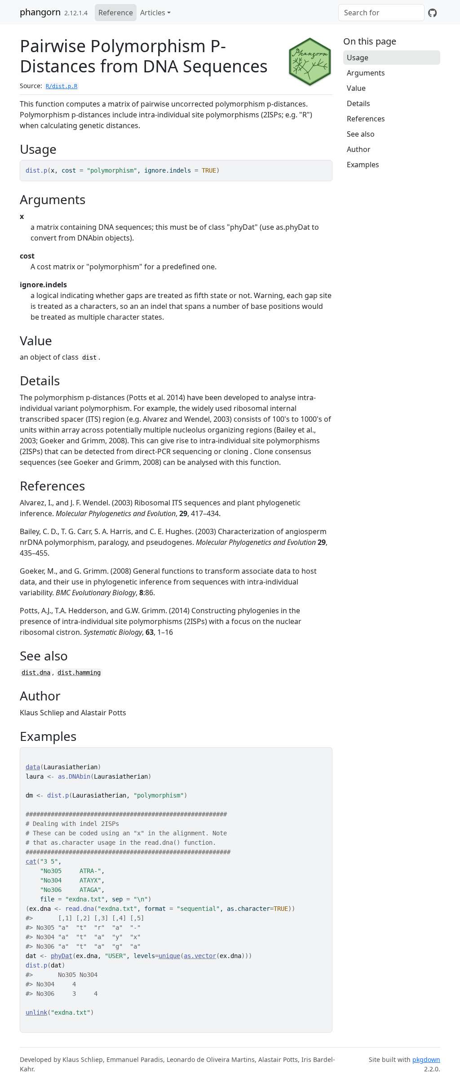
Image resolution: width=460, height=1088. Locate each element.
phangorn (40, 12)
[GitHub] (432, 12)
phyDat (61, 955)
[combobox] (381, 12)
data (33, 767)
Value (356, 88)
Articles (152, 13)
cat (31, 861)
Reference (115, 13)
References (366, 119)
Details (358, 103)
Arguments (366, 73)
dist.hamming (79, 672)
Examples (363, 164)
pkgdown (426, 1059)
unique (169, 955)
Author (359, 149)
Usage (357, 57)
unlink (36, 1012)
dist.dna (36, 672)
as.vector (200, 955)
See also (361, 134)
